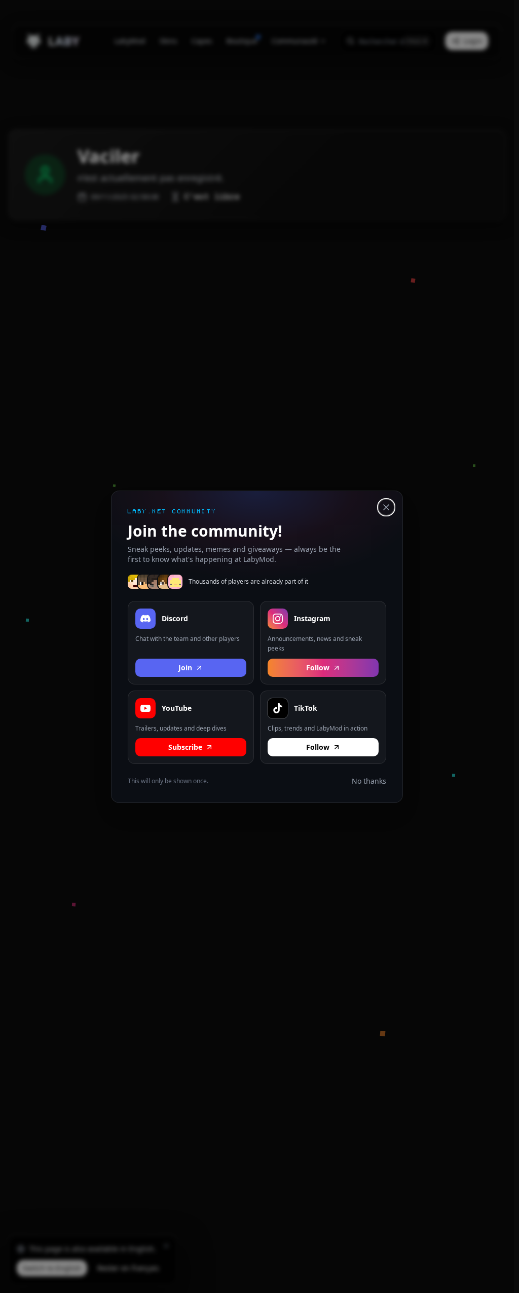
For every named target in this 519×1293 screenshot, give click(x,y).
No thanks (369, 781)
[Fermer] (386, 507)
